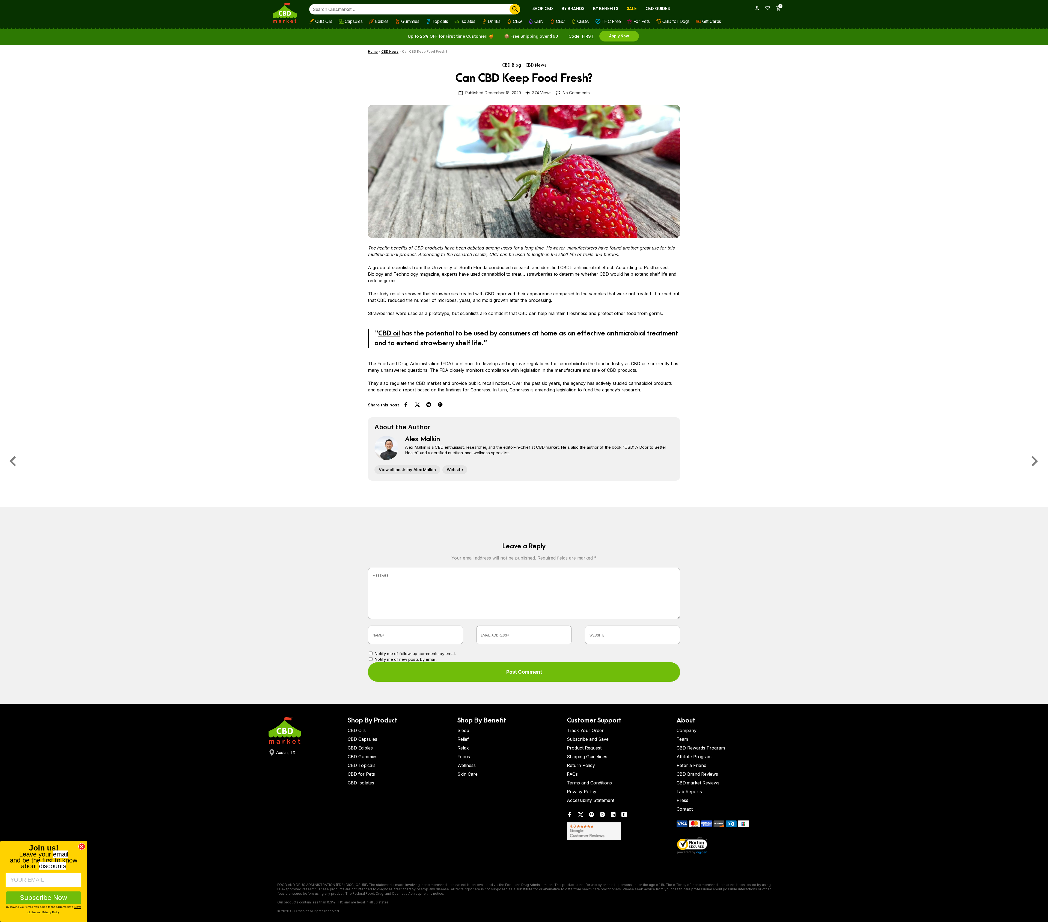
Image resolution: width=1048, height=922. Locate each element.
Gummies (410, 21)
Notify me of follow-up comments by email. (415, 653)
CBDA (583, 21)
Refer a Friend (691, 765)
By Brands (573, 9)
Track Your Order (585, 730)
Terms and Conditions (589, 783)
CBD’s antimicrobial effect (586, 267)
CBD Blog (511, 65)
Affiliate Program (694, 756)
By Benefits (605, 9)
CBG (517, 21)
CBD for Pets (361, 774)
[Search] (515, 9)
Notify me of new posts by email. (405, 659)
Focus (463, 756)
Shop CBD (542, 9)
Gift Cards (711, 21)
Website (455, 469)
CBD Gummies (362, 756)
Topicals (440, 21)
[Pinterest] (591, 815)
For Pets (641, 21)
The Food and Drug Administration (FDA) (410, 363)
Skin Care (467, 774)
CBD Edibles (360, 748)
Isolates (467, 21)
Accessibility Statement (590, 800)
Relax (463, 748)
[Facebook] (569, 815)
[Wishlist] (766, 8)
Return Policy (581, 765)
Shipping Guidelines (587, 756)
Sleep (463, 730)
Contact (685, 809)
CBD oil (389, 333)
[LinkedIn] (613, 815)
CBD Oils (323, 21)
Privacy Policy (581, 791)
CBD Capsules (362, 739)
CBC (560, 21)
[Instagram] (602, 815)
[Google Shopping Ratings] (618, 831)
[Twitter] (580, 815)
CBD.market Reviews (698, 783)
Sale (632, 9)
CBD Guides (657, 9)
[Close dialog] (81, 846)
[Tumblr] (624, 815)
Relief (463, 739)
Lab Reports (689, 791)
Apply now (619, 36)
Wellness (466, 765)
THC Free (611, 21)
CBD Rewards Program (701, 748)
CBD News (389, 51)
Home (373, 51)
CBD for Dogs (676, 21)
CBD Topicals (362, 765)
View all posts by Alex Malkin (407, 469)
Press (682, 800)
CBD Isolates (361, 783)
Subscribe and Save (588, 739)
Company (686, 730)
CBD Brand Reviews (697, 774)
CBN (539, 21)
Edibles (382, 21)
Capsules (353, 21)
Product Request (584, 748)
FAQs (572, 774)
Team (682, 739)
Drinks (494, 21)
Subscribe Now (43, 898)
